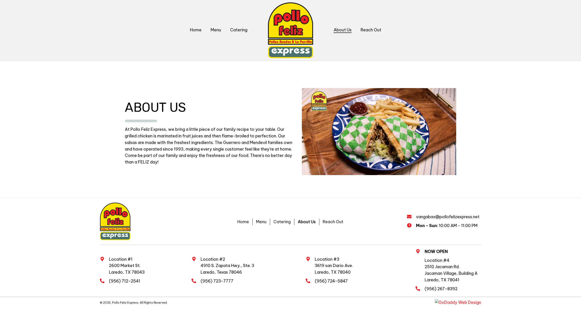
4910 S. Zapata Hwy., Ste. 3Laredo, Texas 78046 (227, 269)
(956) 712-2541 (124, 281)
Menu (261, 221)
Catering (282, 221)
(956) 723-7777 (217, 281)
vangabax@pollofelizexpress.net (448, 216)
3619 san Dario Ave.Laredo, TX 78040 (334, 269)
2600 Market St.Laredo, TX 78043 (127, 269)
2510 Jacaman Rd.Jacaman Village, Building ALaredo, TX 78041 (451, 273)
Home (243, 221)
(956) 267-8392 (441, 288)
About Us (307, 221)
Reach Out (333, 221)
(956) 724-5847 (331, 281)
